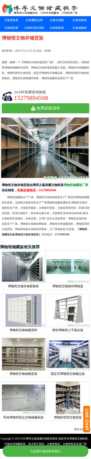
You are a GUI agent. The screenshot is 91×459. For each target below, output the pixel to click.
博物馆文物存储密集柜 (23, 286)
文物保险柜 (79, 20)
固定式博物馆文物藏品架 (68, 373)
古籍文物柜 (57, 20)
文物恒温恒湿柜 (34, 27)
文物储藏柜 (79, 27)
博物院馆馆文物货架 (68, 417)
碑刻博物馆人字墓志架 (67, 330)
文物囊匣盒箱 (34, 20)
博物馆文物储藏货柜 (23, 330)
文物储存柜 (11, 27)
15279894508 (31, 98)
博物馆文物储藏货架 (23, 373)
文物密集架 (11, 20)
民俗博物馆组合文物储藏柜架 (23, 417)
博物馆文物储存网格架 (67, 286)
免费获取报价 (48, 108)
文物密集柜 (57, 27)
